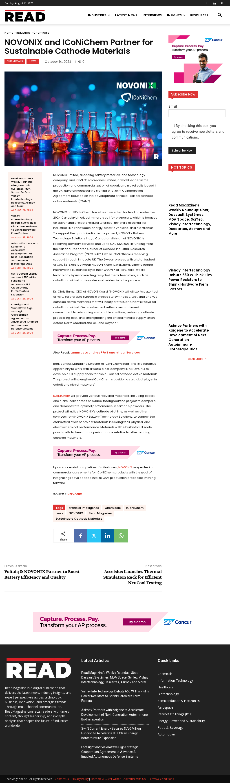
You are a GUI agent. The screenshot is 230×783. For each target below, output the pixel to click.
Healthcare (165, 687)
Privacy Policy (80, 779)
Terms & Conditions (161, 779)
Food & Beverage (171, 727)
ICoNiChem (61, 396)
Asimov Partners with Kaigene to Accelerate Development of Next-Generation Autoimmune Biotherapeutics (24, 253)
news (59, 513)
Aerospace (165, 707)
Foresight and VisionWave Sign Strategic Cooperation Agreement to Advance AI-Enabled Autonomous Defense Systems (24, 316)
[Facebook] (206, 3)
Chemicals (41, 32)
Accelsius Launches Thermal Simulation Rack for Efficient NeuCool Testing (132, 577)
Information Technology (175, 680)
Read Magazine (100, 513)
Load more (195, 359)
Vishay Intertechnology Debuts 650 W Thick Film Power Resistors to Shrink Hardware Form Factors (24, 224)
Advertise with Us (135, 779)
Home (8, 32)
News (33, 61)
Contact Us (62, 779)
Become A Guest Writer (106, 779)
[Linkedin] (214, 3)
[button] (219, 15)
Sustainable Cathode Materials (78, 518)
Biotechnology (168, 694)
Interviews (152, 15)
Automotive (166, 734)
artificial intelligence (84, 508)
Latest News (126, 15)
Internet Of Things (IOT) (175, 714)
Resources (199, 15)
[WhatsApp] (121, 535)
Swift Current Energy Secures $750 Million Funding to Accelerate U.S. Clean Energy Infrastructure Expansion (24, 284)
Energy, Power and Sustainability (181, 721)
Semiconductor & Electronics (179, 700)
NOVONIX (125, 467)
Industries (97, 15)
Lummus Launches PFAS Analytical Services (105, 352)
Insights (174, 15)
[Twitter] (221, 3)
